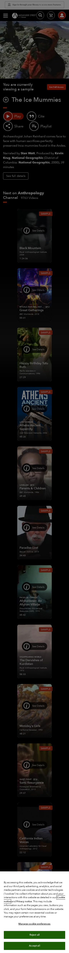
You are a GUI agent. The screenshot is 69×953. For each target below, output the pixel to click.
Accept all (34, 945)
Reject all (34, 935)
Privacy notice (24, 901)
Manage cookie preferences (34, 924)
